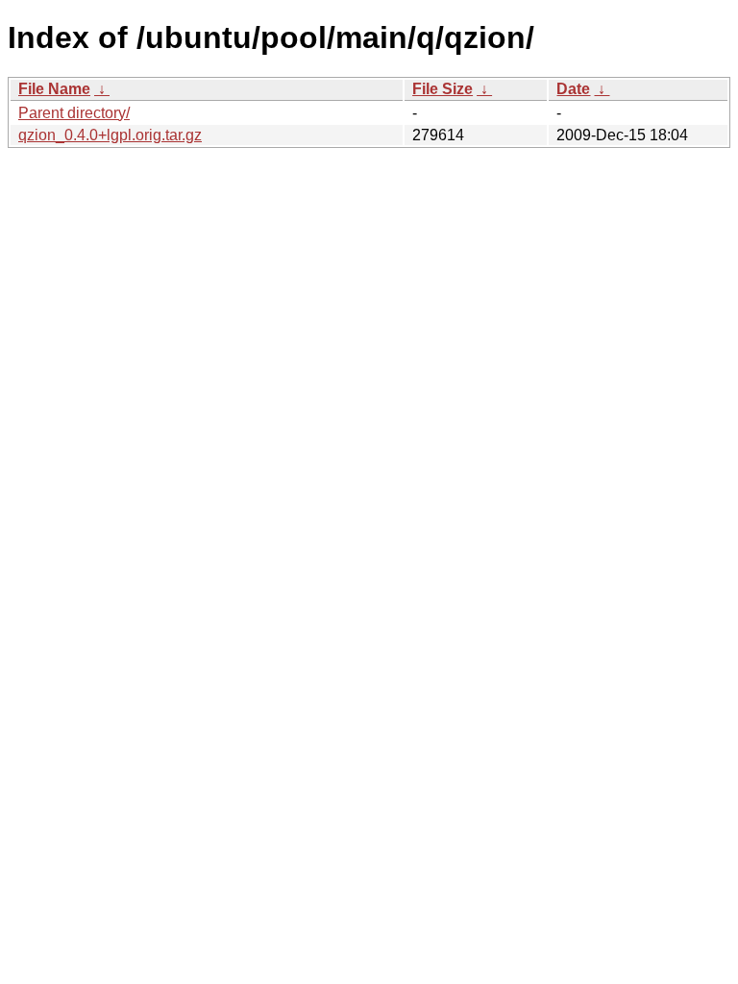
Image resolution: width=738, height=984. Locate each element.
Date (573, 89)
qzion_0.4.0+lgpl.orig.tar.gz (110, 135)
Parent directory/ (74, 113)
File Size (442, 89)
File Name (54, 89)
